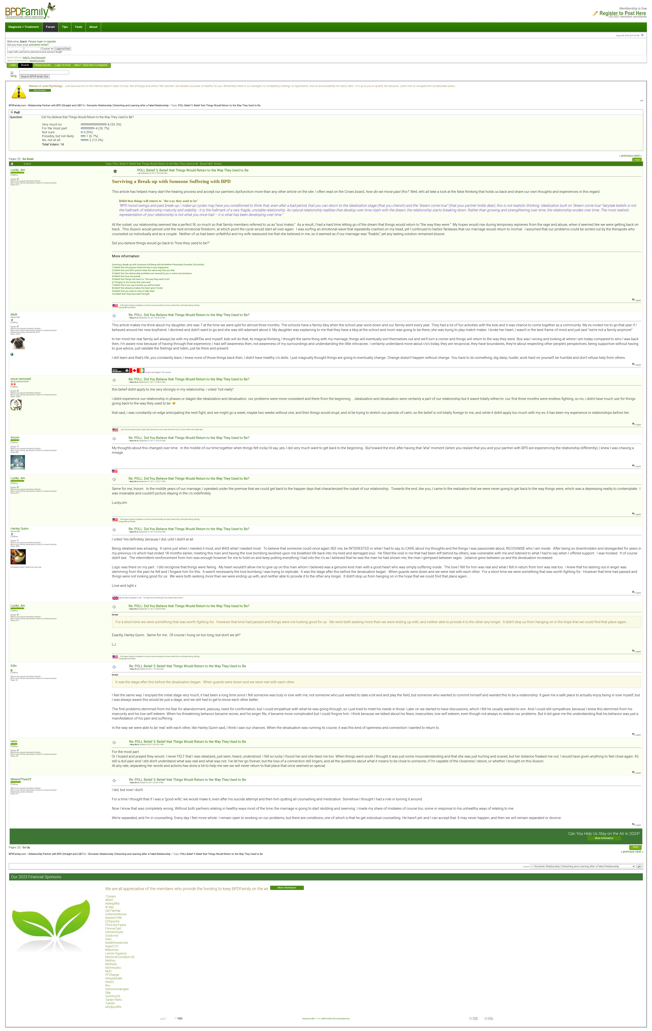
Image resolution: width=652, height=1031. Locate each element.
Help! (13, 65)
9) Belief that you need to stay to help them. (133, 291)
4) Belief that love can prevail (126, 276)
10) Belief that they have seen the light (131, 294)
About (93, 27)
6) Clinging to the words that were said (131, 282)
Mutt (14, 314)
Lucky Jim (18, 170)
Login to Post (62, 65)
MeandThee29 (21, 779)
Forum (50, 27)
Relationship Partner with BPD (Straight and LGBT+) (56, 105)
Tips (65, 27)
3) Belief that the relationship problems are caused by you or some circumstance (152, 273)
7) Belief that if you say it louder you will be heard (136, 285)
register (51, 41)
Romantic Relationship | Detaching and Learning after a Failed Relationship (128, 105)
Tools (78, 27)
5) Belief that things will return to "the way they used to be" (141, 279)
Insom (15, 437)
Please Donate (43, 65)
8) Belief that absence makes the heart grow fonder (137, 288)
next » (638, 155)
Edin (14, 666)
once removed (21, 379)
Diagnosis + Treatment (23, 27)
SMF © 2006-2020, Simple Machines (336, 1019)
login (40, 41)
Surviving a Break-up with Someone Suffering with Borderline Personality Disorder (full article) (158, 264)
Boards (25, 65)
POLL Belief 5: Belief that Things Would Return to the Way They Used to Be (219, 105)
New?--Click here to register (91, 65)
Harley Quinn (20, 528)
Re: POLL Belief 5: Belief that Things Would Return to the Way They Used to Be (187, 666)
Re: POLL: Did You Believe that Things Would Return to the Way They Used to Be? (189, 315)
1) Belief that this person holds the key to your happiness (140, 267)
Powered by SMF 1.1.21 (311, 1019)
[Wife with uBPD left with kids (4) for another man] (12, 355)
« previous (626, 155)
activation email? (39, 44)
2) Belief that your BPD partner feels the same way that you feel (143, 270)
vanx (14, 741)
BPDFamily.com (17, 105)
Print (637, 160)
